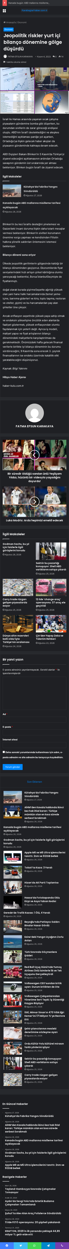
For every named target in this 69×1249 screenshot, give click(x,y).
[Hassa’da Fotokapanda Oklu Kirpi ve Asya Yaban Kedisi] (13, 902)
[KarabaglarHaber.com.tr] (34, 10)
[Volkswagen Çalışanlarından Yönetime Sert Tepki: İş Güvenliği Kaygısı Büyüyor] (13, 1000)
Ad (5, 714)
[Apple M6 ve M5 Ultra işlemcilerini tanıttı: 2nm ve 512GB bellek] (13, 857)
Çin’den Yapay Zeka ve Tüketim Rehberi (49, 637)
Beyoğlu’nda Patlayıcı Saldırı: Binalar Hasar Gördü (42, 923)
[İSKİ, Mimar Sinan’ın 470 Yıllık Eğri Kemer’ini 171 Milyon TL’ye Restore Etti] (13, 1017)
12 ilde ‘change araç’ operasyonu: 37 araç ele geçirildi (50, 602)
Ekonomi (22, 22)
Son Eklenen (34, 781)
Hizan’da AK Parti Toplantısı (41, 882)
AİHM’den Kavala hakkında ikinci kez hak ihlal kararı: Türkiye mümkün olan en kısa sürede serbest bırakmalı (44, 813)
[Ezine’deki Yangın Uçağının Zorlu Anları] (13, 941)
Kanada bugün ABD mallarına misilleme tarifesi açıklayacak (38, 3)
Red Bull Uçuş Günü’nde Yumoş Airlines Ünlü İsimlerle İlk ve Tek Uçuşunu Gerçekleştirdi (43, 970)
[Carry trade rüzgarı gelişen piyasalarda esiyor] (18, 587)
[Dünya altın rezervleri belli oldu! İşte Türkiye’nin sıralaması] (18, 623)
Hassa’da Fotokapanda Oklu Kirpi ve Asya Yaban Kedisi (42, 899)
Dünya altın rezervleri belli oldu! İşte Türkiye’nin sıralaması (16, 639)
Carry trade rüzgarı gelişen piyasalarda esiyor (15, 602)
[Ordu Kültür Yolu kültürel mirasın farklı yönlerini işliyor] (13, 1048)
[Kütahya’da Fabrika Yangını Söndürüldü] (12, 191)
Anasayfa (11, 22)
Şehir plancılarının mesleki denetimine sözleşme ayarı (41, 1030)
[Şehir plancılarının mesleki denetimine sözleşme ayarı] (13, 1033)
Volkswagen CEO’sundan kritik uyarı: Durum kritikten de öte (43, 985)
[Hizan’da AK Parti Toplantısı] (13, 887)
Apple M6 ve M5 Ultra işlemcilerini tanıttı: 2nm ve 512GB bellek (44, 854)
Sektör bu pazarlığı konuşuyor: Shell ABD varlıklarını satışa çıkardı (51, 566)
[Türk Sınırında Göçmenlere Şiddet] (13, 956)
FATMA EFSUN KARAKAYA (20, 56)
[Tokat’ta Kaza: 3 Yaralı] (13, 872)
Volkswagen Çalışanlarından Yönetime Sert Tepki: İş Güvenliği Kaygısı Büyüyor (44, 999)
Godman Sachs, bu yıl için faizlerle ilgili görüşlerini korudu (16, 547)
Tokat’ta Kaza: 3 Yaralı (38, 867)
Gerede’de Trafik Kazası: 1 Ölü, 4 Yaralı (27, 912)
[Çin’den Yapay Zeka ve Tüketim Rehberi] (51, 623)
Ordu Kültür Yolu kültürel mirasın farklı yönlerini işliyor (44, 1045)
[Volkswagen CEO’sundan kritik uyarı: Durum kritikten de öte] (13, 987)
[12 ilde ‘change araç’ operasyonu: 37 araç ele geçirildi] (51, 587)
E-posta (8, 726)
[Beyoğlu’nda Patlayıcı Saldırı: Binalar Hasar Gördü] (13, 926)
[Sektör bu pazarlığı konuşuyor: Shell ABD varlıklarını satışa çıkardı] (51, 551)
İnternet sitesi (10, 739)
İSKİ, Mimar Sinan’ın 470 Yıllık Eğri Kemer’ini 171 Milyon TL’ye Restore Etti (44, 1016)
